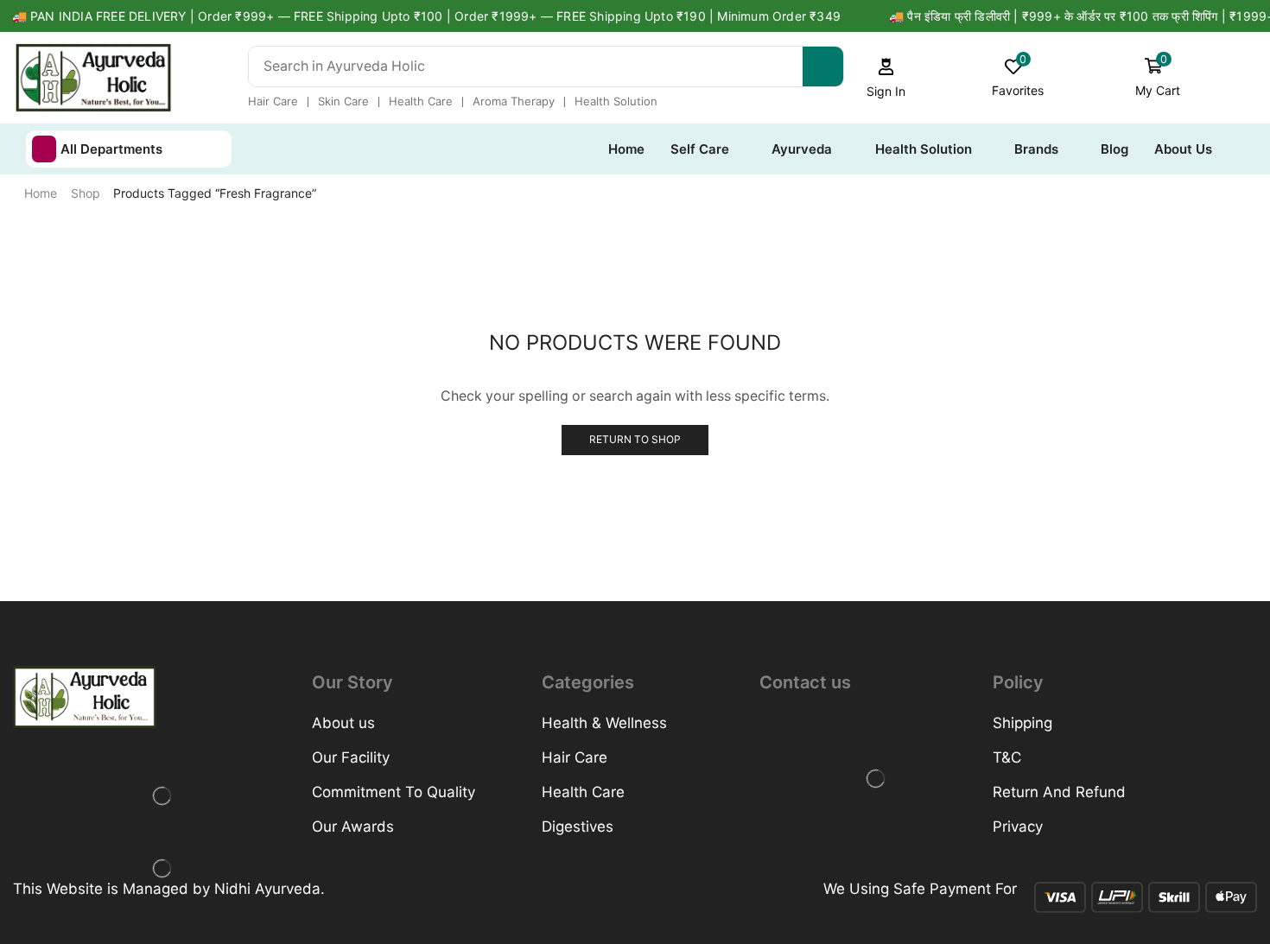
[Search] (823, 66)
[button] (886, 78)
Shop (85, 193)
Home (40, 193)
